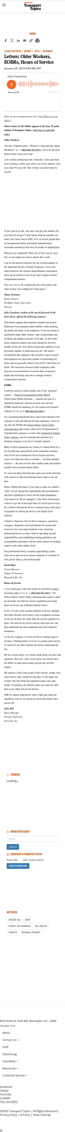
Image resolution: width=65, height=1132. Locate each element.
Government (47, 51)
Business (27, 51)
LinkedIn (5, 1098)
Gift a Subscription (33, 859)
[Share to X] (12, 41)
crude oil (14, 919)
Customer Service (13, 1075)
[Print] (37, 41)
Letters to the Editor (12, 51)
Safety (37, 51)
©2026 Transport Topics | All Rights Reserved (28, 1111)
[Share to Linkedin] (18, 41)
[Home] (32, 6)
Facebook (6, 1087)
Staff (5, 1047)
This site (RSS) (8, 1102)
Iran (27, 919)
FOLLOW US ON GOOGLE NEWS (18, 865)
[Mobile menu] (4, 5)
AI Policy (25, 1115)
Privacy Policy (8, 1115)
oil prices (41, 926)
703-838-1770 (7, 1026)
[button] (31, 41)
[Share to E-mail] (24, 41)
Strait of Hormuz (19, 926)
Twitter (4, 1090)
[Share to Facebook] (5, 41)
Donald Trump (31, 932)
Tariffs (12, 932)
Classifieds (9, 1061)
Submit (13, 846)
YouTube (5, 1094)
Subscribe (12, 859)
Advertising (9, 1054)
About (6, 1033)
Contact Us (9, 1040)
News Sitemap (42, 1115)
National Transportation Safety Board (32, 394)
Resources (9, 1068)
